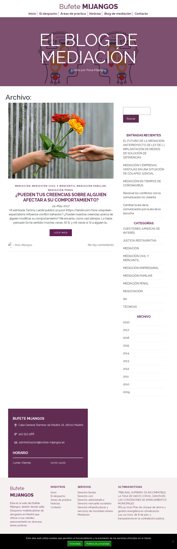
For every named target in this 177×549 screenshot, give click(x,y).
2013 (126, 361)
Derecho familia (87, 492)
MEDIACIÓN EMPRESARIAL (141, 268)
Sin (125, 299)
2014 (126, 353)
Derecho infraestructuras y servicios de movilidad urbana (95, 509)
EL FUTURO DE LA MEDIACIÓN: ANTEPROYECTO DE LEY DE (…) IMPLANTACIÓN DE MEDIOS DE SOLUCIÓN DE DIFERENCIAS (144, 149)
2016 (126, 337)
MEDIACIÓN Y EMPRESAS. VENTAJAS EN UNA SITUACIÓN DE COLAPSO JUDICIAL (143, 169)
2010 (126, 384)
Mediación (84, 514)
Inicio (32, 13)
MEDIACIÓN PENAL (61, 190)
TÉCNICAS (130, 306)
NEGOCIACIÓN (133, 291)
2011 (126, 376)
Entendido (75, 543)
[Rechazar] (172, 541)
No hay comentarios (101, 244)
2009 (126, 392)
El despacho (48, 13)
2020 (126, 322)
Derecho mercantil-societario (94, 503)
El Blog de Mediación (88, 48)
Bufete (88, 6)
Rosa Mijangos (23, 245)
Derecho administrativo (91, 499)
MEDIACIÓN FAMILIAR (91, 186)
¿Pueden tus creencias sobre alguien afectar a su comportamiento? (60, 197)
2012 (126, 368)
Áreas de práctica (73, 13)
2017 (126, 330)
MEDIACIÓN (23, 186)
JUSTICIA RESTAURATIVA (139, 240)
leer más (61, 232)
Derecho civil (85, 496)
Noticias (95, 13)
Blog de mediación (117, 13)
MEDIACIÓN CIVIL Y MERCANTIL (54, 186)
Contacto (141, 13)
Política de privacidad (98, 543)
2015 (126, 345)
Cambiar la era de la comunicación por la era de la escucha (142, 209)
